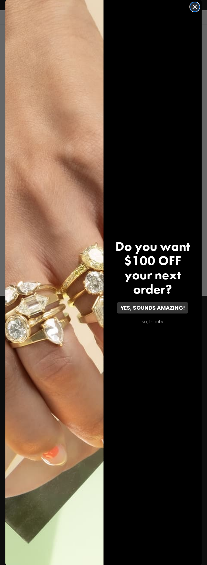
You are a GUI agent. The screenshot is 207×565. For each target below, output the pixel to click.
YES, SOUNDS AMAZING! (152, 308)
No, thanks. (153, 322)
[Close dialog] (194, 7)
